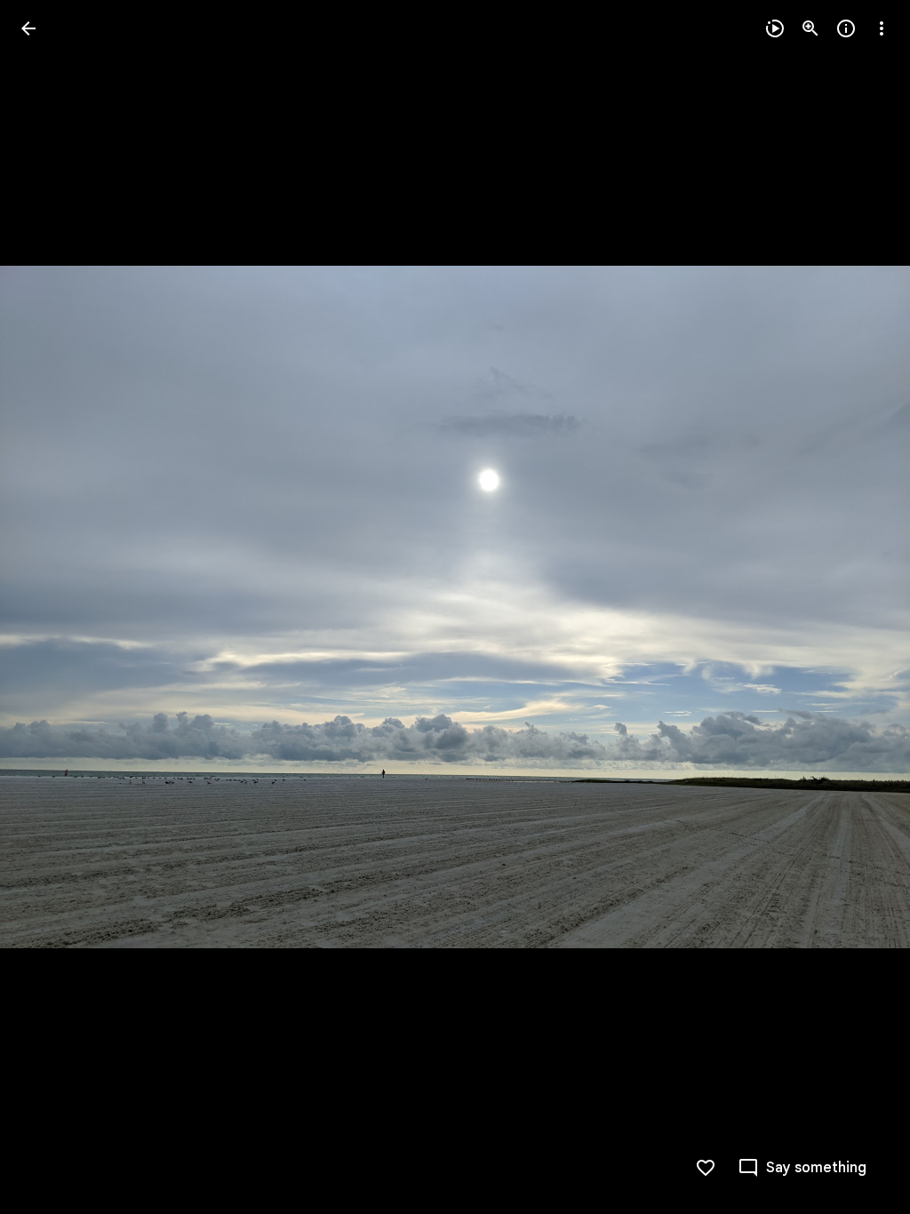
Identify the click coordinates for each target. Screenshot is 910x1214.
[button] (50, 607)
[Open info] (846, 28)
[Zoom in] (810, 28)
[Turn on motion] (775, 28)
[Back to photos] (28, 28)
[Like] (705, 1167)
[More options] (881, 28)
